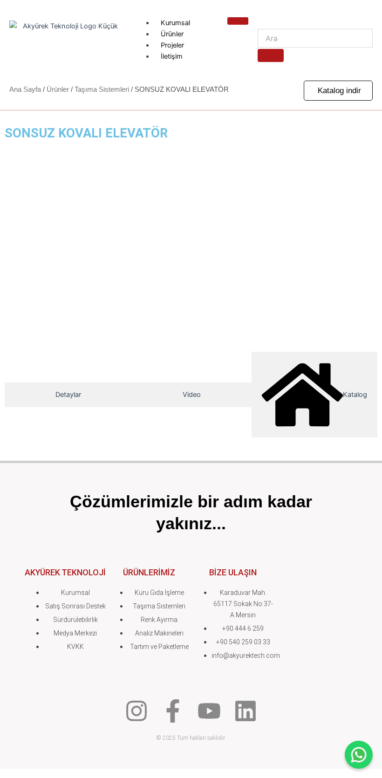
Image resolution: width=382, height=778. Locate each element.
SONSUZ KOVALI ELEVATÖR (86, 133)
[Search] (271, 55)
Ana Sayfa (25, 89)
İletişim (172, 56)
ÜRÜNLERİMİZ (149, 572)
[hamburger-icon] (237, 21)
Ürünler (172, 34)
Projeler (172, 45)
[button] (338, 91)
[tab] (68, 394)
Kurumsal (175, 23)
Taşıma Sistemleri (102, 89)
